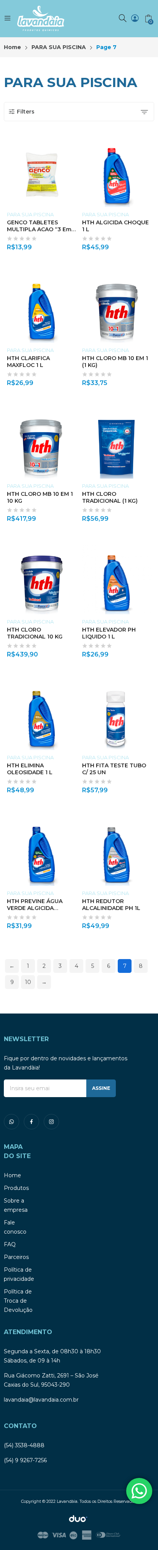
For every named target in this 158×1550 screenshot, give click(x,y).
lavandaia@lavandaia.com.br (41, 1399)
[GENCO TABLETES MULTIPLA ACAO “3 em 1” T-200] (41, 172)
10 (28, 982)
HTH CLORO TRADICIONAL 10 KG (35, 633)
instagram (51, 1121)
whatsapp (11, 1121)
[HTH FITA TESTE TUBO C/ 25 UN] (116, 715)
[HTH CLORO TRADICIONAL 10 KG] (41, 579)
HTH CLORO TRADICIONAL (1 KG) (110, 497)
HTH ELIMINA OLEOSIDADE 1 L (30, 769)
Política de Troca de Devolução (18, 1300)
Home (12, 1175)
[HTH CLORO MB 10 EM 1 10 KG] (41, 444)
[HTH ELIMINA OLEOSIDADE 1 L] (41, 715)
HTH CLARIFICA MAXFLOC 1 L (28, 362)
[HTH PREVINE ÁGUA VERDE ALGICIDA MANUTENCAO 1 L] (41, 851)
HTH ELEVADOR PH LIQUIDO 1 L (109, 633)
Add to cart (149, 244)
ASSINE (101, 1088)
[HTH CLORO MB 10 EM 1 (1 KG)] (116, 308)
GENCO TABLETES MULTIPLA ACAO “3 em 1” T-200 (39, 229)
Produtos (16, 1188)
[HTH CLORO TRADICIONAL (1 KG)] (116, 444)
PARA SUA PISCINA (30, 214)
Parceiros (16, 1257)
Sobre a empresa (16, 1205)
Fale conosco (15, 1227)
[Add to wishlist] (74, 145)
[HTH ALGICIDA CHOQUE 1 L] (116, 172)
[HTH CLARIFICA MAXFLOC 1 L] (41, 308)
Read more (74, 244)
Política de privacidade (19, 1274)
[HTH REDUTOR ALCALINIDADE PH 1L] (116, 851)
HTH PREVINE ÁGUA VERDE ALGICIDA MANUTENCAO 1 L (35, 908)
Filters (26, 111)
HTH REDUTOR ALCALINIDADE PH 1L (111, 905)
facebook (31, 1121)
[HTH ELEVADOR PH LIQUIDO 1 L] (116, 579)
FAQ (10, 1244)
